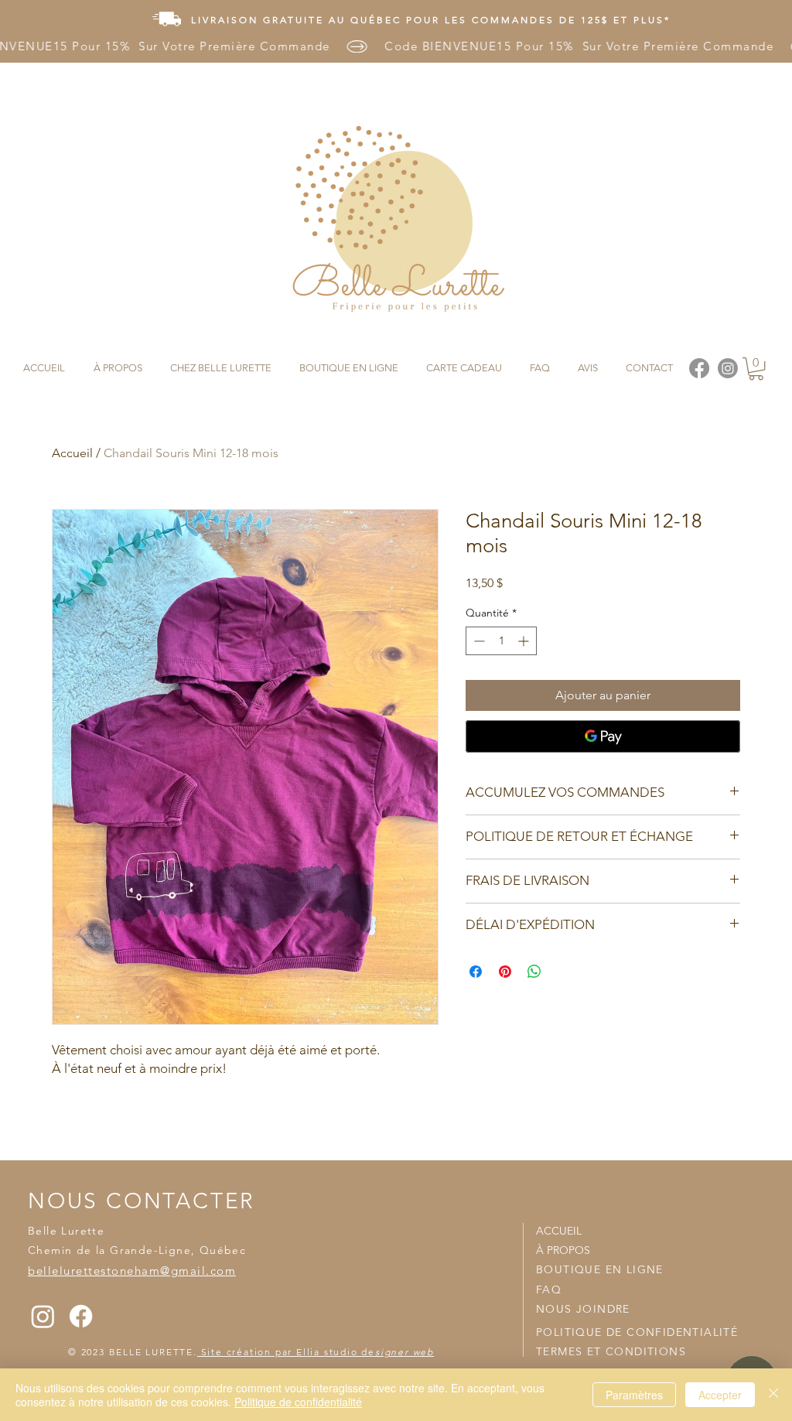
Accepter (720, 1394)
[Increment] (524, 640)
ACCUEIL (559, 1231)
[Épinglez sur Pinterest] (505, 971)
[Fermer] (773, 1395)
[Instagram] (43, 1316)
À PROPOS (563, 1250)
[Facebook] (81, 1316)
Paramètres (634, 1394)
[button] (756, 368)
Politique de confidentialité (298, 1401)
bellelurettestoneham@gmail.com (132, 1270)
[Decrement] (477, 640)
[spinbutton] (501, 640)
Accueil (72, 453)
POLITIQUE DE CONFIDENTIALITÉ (637, 1332)
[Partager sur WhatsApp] (534, 971)
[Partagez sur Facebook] (475, 971)
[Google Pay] (603, 736)
